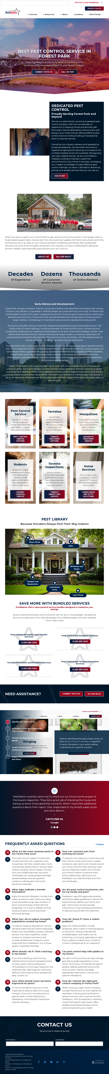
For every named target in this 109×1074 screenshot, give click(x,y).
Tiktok (70, 1062)
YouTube (51, 1062)
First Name (10, 1040)
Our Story (59, 176)
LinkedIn (58, 1062)
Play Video (29, 141)
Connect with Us (43, 72)
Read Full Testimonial (54, 814)
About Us (43, 257)
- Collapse (99, 844)
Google (45, 1062)
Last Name (59, 1040)
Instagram (64, 1062)
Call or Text (67, 72)
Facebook (39, 1062)
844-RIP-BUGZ (63, 257)
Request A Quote (94, 8)
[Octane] (98, 1062)
